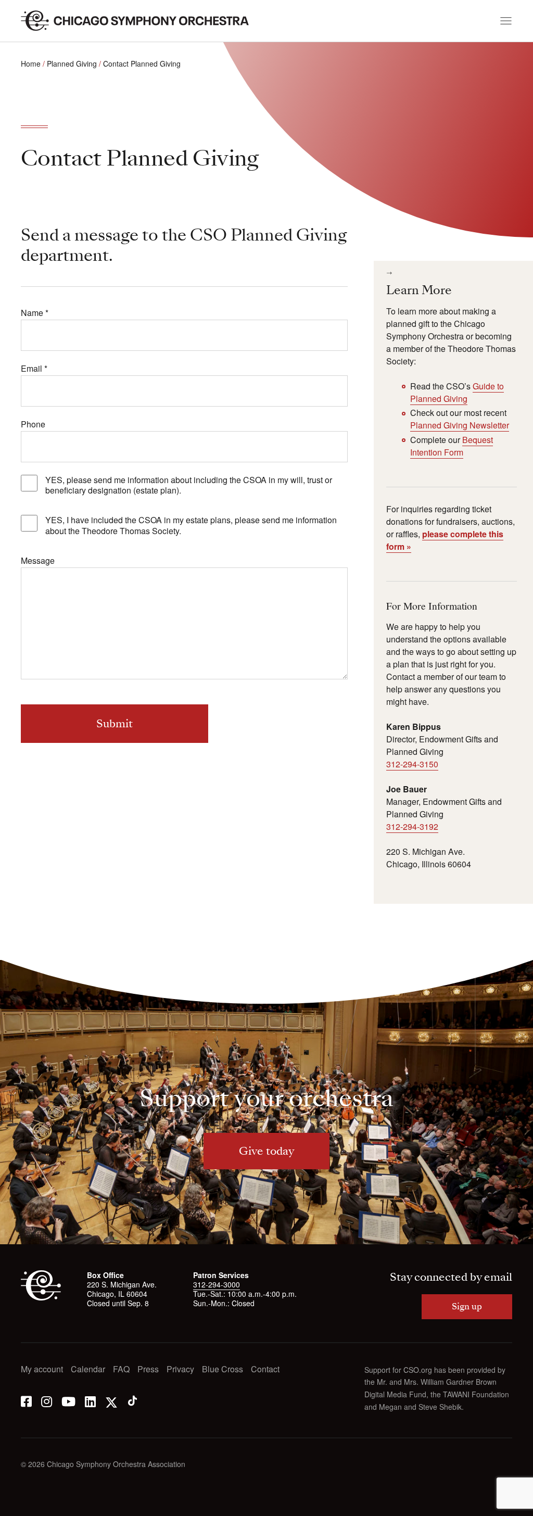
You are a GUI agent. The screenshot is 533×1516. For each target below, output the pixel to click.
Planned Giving (72, 63)
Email (34, 368)
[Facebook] (26, 1400)
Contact (265, 1369)
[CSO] (41, 1297)
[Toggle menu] (506, 21)
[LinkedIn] (90, 1400)
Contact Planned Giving (142, 63)
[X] (111, 1400)
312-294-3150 (412, 764)
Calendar (88, 1369)
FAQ (121, 1369)
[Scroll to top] (29, 1504)
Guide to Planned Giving (457, 392)
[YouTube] (68, 1400)
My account (42, 1369)
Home (31, 63)
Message (38, 560)
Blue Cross (222, 1369)
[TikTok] (132, 1400)
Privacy (180, 1369)
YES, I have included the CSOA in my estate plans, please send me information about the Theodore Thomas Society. (191, 526)
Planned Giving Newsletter (459, 425)
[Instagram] (46, 1400)
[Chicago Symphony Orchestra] (141, 20)
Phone (33, 424)
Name (34, 313)
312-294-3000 (216, 1284)
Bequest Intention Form (451, 446)
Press (148, 1369)
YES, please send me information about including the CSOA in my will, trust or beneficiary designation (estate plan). (188, 486)
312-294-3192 (412, 826)
